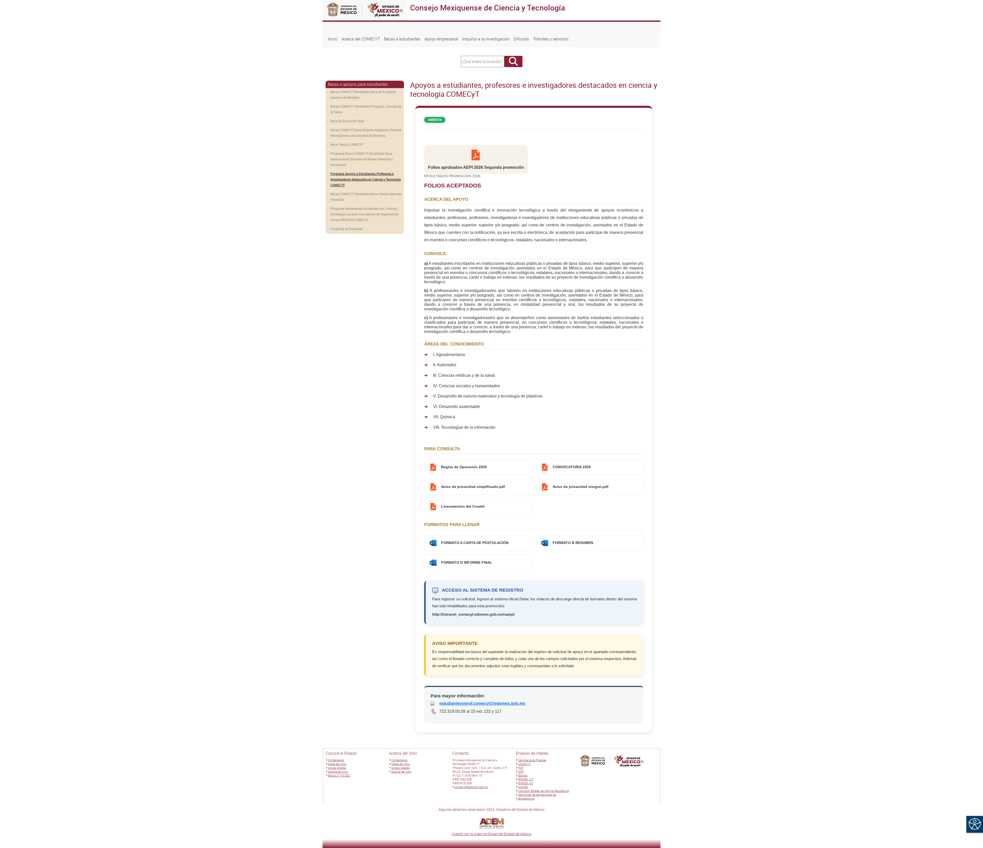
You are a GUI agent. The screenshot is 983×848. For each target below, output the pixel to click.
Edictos (523, 775)
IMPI (521, 771)
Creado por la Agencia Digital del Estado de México (491, 833)
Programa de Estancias (346, 229)
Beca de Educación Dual (347, 121)
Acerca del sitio (338, 771)
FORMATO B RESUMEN (573, 543)
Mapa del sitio (337, 764)
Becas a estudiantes (402, 39)
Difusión (521, 39)
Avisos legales (337, 768)
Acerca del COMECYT (360, 39)
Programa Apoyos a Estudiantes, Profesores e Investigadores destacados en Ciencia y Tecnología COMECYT (365, 179)
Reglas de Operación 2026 (464, 467)
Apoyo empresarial (441, 39)
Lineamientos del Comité (463, 506)
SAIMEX (523, 787)
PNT (521, 768)
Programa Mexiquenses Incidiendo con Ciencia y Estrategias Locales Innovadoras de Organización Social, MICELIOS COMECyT (364, 214)
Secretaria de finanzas (532, 760)
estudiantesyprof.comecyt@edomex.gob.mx (482, 703)
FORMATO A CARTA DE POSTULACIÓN (474, 543)
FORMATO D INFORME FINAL (466, 562)
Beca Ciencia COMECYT (347, 144)
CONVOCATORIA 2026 (572, 467)
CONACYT (524, 764)
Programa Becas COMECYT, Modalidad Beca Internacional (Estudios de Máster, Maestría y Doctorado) (361, 159)
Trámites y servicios (551, 39)
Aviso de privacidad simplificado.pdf (473, 487)
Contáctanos (336, 760)
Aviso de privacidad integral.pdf (580, 487)
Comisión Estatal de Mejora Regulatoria (543, 791)
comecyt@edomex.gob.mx (471, 787)
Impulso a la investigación (486, 39)
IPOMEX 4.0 (525, 783)
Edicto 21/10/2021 (339, 775)
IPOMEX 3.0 (525, 779)
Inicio (332, 39)
